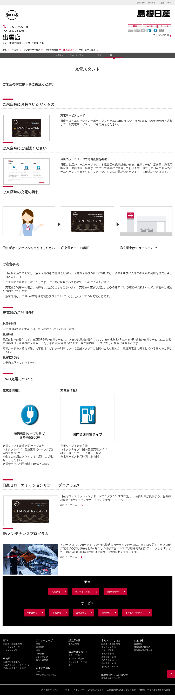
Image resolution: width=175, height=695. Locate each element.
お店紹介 (59, 55)
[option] (29, 226)
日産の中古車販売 (11, 662)
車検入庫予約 (107, 653)
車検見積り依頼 (108, 657)
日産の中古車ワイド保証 (14, 668)
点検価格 (40, 653)
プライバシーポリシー (73, 689)
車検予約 (57, 613)
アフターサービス (32, 50)
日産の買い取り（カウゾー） (16, 665)
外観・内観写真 (76, 55)
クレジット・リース (78, 662)
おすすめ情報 (52, 50)
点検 (38, 650)
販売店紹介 (68, 50)
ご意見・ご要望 (165, 3)
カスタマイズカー (11, 650)
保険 (71, 665)
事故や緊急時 (42, 660)
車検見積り (32, 613)
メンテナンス (42, 657)
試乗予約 (56, 591)
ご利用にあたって (95, 689)
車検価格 (40, 647)
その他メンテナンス (134, 613)
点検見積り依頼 (108, 663)
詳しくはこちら (69, 505)
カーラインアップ (11, 647)
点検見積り (81, 613)
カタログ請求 (113, 591)
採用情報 (141, 3)
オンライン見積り (83, 591)
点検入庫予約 (107, 660)
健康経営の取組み (142, 647)
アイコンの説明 (161, 35)
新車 (5, 50)
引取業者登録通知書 (143, 650)
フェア (39, 671)
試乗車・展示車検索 (12, 644)
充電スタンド (113, 55)
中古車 (15, 50)
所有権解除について (110, 678)
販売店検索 (74, 644)
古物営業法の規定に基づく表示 (121, 689)
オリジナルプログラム (46, 675)
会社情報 (151, 3)
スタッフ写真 (95, 55)
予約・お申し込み (87, 50)
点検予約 (106, 613)
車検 (38, 644)
